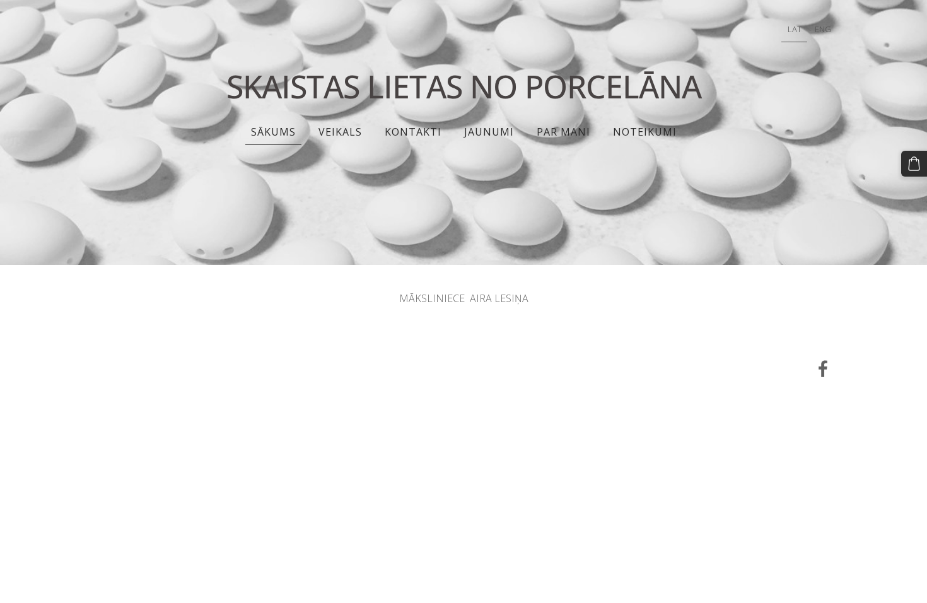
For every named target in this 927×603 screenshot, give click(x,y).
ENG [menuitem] (823, 29)
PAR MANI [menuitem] (563, 132)
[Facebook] (823, 369)
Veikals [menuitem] (340, 132)
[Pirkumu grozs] (914, 164)
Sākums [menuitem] (273, 132)
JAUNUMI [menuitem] (489, 132)
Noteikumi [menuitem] (645, 132)
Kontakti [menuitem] (413, 132)
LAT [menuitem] (795, 29)
